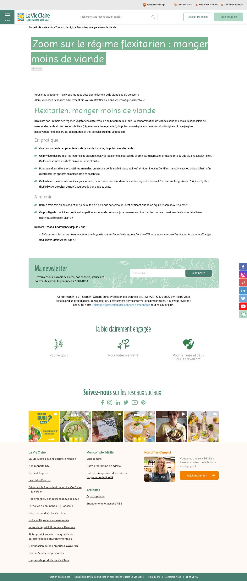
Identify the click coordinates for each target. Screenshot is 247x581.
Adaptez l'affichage (156, 4)
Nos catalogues (38, 473)
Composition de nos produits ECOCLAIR (53, 545)
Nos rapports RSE (40, 465)
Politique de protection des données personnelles (121, 304)
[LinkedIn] (243, 290)
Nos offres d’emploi (208, 4)
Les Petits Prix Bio (40, 480)
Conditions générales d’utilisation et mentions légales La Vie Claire (109, 577)
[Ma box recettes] (243, 314)
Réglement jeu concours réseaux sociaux (54, 498)
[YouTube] (243, 306)
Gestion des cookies (59, 577)
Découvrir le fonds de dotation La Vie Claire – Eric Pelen (55, 489)
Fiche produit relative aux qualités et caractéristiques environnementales (51, 536)
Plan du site (154, 577)
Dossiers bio (46, 27)
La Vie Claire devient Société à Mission (52, 458)
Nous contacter (185, 4)
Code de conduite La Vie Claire (48, 513)
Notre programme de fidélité (103, 465)
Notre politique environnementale (49, 520)
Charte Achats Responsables (46, 553)
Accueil (33, 27)
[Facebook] (243, 267)
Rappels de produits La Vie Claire (49, 560)
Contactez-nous (173, 577)
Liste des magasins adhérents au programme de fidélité (106, 475)
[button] (44, 426)
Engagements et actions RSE (104, 503)
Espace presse (95, 496)
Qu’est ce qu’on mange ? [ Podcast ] (51, 505)
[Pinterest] (243, 282)
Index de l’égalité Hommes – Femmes (52, 527)
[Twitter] (243, 298)
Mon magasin (229, 16)
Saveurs (37, 68)
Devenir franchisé (198, 16)
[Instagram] (243, 274)
